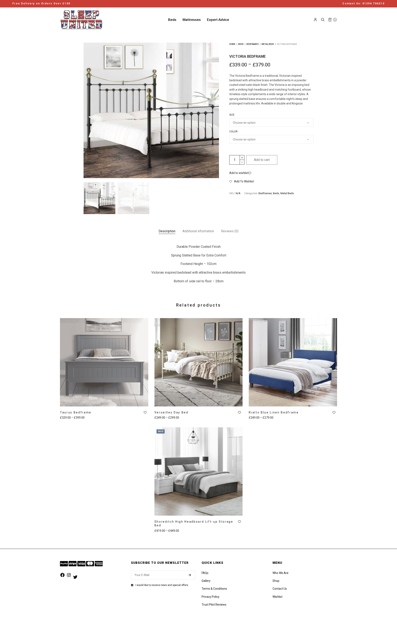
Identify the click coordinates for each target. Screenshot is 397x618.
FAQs (205, 573)
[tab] (167, 231)
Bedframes (252, 44)
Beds (172, 19)
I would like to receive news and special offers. (162, 585)
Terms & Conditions (214, 588)
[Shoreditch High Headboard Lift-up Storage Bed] (198, 471)
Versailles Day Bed (171, 412)
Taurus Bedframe (75, 412)
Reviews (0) (229, 231)
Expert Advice (218, 19)
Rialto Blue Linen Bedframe (274, 412)
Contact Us (280, 588)
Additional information (198, 231)
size (231, 115)
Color (233, 131)
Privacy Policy (210, 596)
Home (232, 44)
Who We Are (280, 573)
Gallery (206, 580)
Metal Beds (268, 44)
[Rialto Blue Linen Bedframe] (293, 362)
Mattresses (192, 19)
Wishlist (277, 596)
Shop (276, 580)
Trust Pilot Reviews (214, 604)
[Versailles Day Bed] (198, 362)
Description (167, 231)
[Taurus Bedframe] (104, 362)
